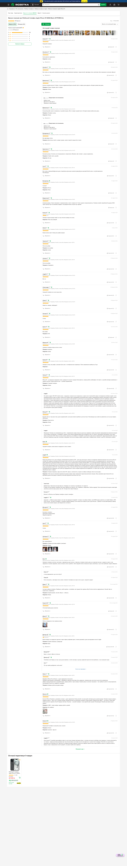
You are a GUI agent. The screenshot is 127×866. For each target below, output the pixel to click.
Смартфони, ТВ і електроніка (16, 8)
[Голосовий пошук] (98, 4)
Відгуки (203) (12, 24)
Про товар (10, 13)
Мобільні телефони (29, 8)
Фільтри (47, 24)
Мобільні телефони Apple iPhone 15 (56, 8)
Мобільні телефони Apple (41, 8)
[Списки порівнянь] (114, 4)
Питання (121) (21, 24)
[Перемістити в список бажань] (20, 760)
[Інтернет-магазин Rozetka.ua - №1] (20, 4)
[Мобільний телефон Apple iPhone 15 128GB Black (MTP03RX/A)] (15, 765)
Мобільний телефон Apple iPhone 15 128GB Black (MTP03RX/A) (14, 772)
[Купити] (20, 777)
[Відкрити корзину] (118, 4)
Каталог (36, 4)
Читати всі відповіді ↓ (80, 669)
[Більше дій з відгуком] (116, 46)
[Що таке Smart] (19, 783)
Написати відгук (19, 44)
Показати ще (80, 749)
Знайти (103, 4)
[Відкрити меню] (8, 4)
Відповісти (47, 46)
